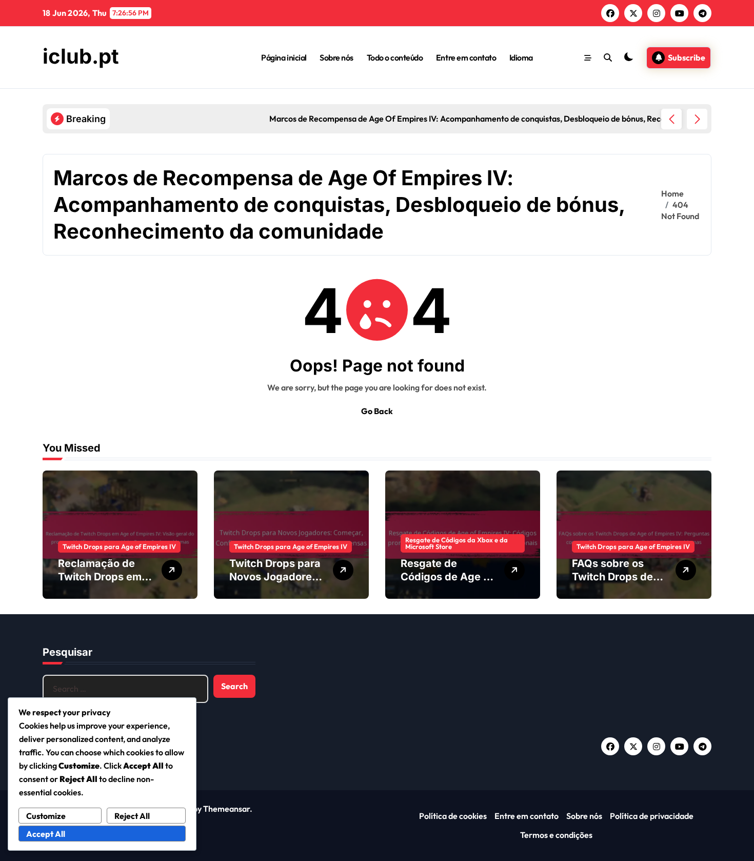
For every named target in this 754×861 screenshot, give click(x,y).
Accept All (45, 834)
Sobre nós (336, 57)
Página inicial (283, 57)
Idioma (521, 57)
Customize (46, 816)
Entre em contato (466, 57)
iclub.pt (81, 56)
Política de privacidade (651, 816)
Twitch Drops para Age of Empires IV (119, 546)
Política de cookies (453, 816)
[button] (697, 119)
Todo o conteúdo (395, 57)
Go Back (377, 411)
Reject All (132, 816)
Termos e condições (556, 835)
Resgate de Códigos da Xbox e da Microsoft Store (456, 543)
